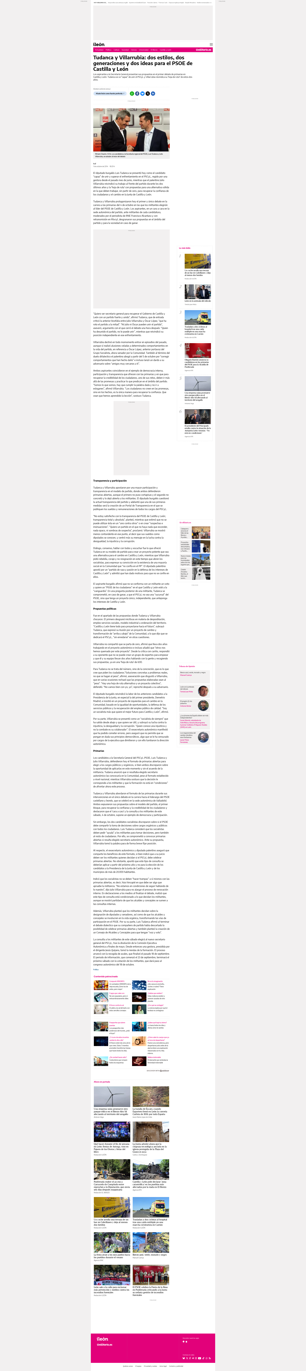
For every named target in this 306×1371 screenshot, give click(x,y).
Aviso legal (163, 1366)
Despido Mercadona (190, 2)
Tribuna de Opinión (187, 666)
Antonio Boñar (185, 706)
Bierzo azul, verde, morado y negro (150, 1254)
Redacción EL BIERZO (102, 1193)
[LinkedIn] (153, 93)
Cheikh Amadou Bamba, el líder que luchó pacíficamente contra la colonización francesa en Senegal (186, 574)
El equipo (138, 1366)
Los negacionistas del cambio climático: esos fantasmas (188, 735)
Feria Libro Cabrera (152, 2)
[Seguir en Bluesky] (184, 1358)
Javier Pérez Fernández (184, 741)
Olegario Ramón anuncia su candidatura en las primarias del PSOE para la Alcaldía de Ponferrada (197, 363)
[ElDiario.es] (203, 50)
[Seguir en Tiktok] (203, 1358)
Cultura (116, 50)
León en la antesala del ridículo (198, 301)
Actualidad (99, 50)
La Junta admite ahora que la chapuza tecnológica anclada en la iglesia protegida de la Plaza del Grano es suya (150, 1147)
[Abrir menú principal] (211, 44)
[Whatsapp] (132, 93)
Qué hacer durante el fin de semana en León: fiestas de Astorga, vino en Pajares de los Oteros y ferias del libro (111, 1147)
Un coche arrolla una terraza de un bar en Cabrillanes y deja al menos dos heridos (111, 1222)
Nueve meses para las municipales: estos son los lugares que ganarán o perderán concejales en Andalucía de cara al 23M (186, 560)
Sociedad (125, 50)
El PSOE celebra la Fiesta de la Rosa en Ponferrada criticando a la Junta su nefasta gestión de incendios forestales (150, 1291)
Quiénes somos (128, 1366)
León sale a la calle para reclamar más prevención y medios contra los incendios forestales (111, 1290)
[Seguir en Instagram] (196, 1358)
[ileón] (110, 1339)
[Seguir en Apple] (186, 1341)
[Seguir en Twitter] (187, 1358)
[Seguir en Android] (183, 1341)
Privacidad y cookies (150, 1366)
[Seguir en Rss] (210, 1358)
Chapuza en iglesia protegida (176, 2)
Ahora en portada (102, 1082)
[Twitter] (148, 93)
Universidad (143, 50)
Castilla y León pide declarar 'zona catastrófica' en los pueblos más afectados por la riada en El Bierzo (149, 1184)
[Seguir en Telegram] (193, 1358)
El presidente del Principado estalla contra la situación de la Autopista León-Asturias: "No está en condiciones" (198, 429)
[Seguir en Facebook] (190, 1358)
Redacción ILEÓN (100, 1155)
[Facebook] (137, 93)
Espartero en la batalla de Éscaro (137, 2)
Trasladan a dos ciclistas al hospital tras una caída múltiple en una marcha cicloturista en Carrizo (150, 1222)
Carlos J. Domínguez (140, 1155)
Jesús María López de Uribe (142, 1117)
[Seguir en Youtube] (199, 1358)
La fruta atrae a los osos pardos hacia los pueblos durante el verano (112, 1256)
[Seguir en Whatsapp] (207, 1358)
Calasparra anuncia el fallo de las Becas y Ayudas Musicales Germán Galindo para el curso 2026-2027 (185, 533)
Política (108, 50)
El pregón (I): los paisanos (186, 702)
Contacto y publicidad (176, 1366)
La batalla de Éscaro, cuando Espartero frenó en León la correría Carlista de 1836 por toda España (150, 1111)
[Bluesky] (142, 93)
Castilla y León (165, 50)
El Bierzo (154, 50)
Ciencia (134, 50)
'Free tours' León (162, 2)
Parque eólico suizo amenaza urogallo (118, 2)
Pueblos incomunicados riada (204, 2)
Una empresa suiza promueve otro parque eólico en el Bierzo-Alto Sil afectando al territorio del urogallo (111, 1111)
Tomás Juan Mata (190, 304)
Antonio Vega (99, 1117)
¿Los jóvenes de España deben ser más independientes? (194, 717)
